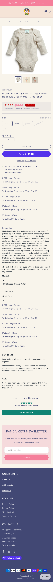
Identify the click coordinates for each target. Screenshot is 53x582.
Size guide (45, 117)
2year (7, 129)
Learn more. (40, 3)
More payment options (26, 160)
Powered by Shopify (26, 576)
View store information (13, 172)
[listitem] (26, 3)
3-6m (17, 123)
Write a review (26, 412)
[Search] (49, 11)
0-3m (7, 123)
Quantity (6, 135)
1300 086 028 (8, 534)
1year (38, 123)
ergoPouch (7, 89)
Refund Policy (8, 508)
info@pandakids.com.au (12, 529)
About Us (6, 479)
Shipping (19, 108)
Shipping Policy (9, 512)
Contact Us (6, 490)
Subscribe (26, 457)
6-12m (27, 123)
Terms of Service (9, 516)
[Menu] (3, 12)
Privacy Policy (8, 504)
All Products (7, 485)
